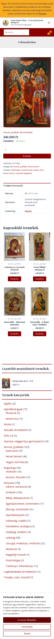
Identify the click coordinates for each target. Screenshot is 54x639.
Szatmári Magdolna (24, 173)
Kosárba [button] (14, 278)
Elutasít (27, 633)
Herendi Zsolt (27, 170)
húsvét (36, 170)
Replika (28, 211)
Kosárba (27, 156)
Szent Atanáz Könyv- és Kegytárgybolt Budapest (27, 21)
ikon (42, 170)
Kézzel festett (26, 132)
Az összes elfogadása (27, 620)
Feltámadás (15, 170)
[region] (27, 616)
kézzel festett (9, 173)
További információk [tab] (13, 185)
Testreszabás (27, 627)
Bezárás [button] (42, 13)
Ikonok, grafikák (11, 132)
